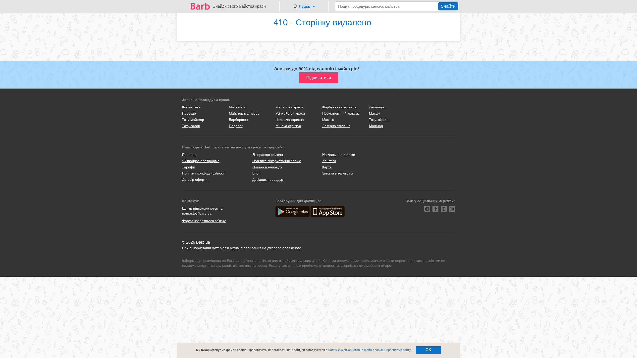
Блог (256, 173)
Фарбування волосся (339, 107)
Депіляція (377, 107)
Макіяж (328, 120)
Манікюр (376, 126)
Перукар (189, 113)
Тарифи (188, 167)
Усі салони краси (289, 107)
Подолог (236, 126)
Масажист (237, 107)
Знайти (448, 6)
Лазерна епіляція (336, 126)
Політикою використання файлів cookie (356, 350)
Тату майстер (193, 120)
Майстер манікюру (244, 113)
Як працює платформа (200, 161)
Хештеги (329, 161)
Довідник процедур (267, 179)
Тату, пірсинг (379, 120)
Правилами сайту (398, 350)
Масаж (374, 113)
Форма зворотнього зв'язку (204, 221)
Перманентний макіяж (340, 113)
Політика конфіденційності (203, 173)
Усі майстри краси (290, 113)
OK (428, 350)
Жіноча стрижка (288, 126)
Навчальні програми (338, 155)
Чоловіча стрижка (289, 120)
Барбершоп (238, 120)
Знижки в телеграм (337, 173)
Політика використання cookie (276, 161)
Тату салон (191, 126)
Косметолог (191, 107)
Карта (327, 167)
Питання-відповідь (267, 167)
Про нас (188, 155)
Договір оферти (195, 179)
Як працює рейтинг (267, 155)
